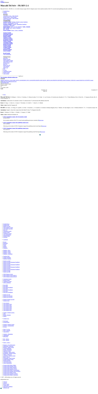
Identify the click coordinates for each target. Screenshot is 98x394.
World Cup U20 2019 (7, 297)
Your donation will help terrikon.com (9, 77)
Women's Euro (6, 62)
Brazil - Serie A (6, 357)
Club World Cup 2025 (8, 61)
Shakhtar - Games (7, 252)
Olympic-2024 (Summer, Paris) (9, 366)
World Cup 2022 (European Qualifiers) (11, 264)
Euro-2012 (5, 291)
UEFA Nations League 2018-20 (10, 276)
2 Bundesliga (6, 25)
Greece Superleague (7, 363)
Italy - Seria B (6, 29)
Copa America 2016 (7, 308)
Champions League (7, 71)
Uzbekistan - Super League (9, 352)
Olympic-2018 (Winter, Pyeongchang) (11, 370)
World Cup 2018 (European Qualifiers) (11, 267)
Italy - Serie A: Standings (15, 28)
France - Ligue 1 (6, 342)
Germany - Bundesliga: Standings (19, 24)
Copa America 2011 (7, 310)
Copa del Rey (6, 331)
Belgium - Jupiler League (8, 347)
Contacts (5, 383)
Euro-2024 (5, 58)
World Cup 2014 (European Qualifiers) (11, 269)
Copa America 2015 (7, 309)
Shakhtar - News (6, 250)
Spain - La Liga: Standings (16, 26)
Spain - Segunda (6, 330)
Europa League (6, 72)
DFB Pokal (12, 25)
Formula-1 (5, 248)
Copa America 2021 (7, 305)
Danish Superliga (6, 360)
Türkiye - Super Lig (7, 354)
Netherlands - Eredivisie (8, 346)
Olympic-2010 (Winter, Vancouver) (10, 374)
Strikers (4, 316)
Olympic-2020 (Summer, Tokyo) (10, 368)
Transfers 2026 (6, 256)
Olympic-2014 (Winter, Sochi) (9, 372)
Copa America (6, 66)
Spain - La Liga (6, 329)
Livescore (5, 13)
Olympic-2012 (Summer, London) (10, 373)
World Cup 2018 (6, 265)
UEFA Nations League (8, 60)
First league (5, 321)
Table (4, 313)
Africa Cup (5, 67)
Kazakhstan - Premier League (9, 353)
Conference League (7, 233)
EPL (4, 68)
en (2, 1)
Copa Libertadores (7, 54)
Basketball (5, 243)
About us (5, 381)
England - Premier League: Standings (20, 22)
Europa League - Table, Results (9, 17)
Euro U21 (5, 64)
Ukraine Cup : (6, 318)
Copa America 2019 (7, 306)
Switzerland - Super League (9, 358)
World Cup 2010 (6, 270)
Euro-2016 (5, 288)
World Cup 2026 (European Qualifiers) (11, 262)
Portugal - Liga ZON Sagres (9, 345)
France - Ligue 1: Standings (17, 30)
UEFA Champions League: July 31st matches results (15, 116)
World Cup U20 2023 (7, 295)
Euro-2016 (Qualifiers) (8, 289)
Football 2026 (6, 225)
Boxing (4, 242)
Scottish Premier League (8, 359)
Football (2, 2)
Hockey (5, 244)
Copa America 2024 (7, 304)
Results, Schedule (7, 315)
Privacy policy (6, 384)
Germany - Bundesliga (8, 334)
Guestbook (5, 239)
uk (1, 1)
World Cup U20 (6, 65)
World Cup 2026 (6, 59)
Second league (6, 322)
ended (72, 80)
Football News (6, 11)
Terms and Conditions (7, 386)
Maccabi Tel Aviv (13, 81)
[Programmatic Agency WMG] (40, 134)
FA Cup (16, 23)
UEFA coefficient (7, 19)
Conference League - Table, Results (10, 18)
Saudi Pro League (7, 351)
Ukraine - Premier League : (9, 312)
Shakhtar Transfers (7, 258)
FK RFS (7, 82)
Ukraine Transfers (7, 257)
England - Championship (8, 23)
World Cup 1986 (6, 271)
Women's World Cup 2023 (8, 299)
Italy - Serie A (6, 339)
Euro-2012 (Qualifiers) (8, 292)
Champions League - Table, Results (10, 16)
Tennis (4, 245)
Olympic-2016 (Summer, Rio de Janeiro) (11, 371)
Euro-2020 (5, 286)
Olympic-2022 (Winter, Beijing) (10, 367)
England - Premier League (8, 324)
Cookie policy (6, 385)
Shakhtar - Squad (6, 251)
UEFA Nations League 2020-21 (10, 275)
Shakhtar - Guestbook (7, 253)
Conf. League (6, 73)
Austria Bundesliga (7, 348)
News (4, 94)
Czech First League (7, 361)
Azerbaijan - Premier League (9, 355)
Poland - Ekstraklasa (7, 349)
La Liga (5, 70)
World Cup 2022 (6, 263)
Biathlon (5, 246)
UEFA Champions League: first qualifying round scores (15, 122)
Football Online (6, 236)
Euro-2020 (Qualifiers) (8, 287)
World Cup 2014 (6, 268)
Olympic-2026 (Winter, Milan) (9, 365)
